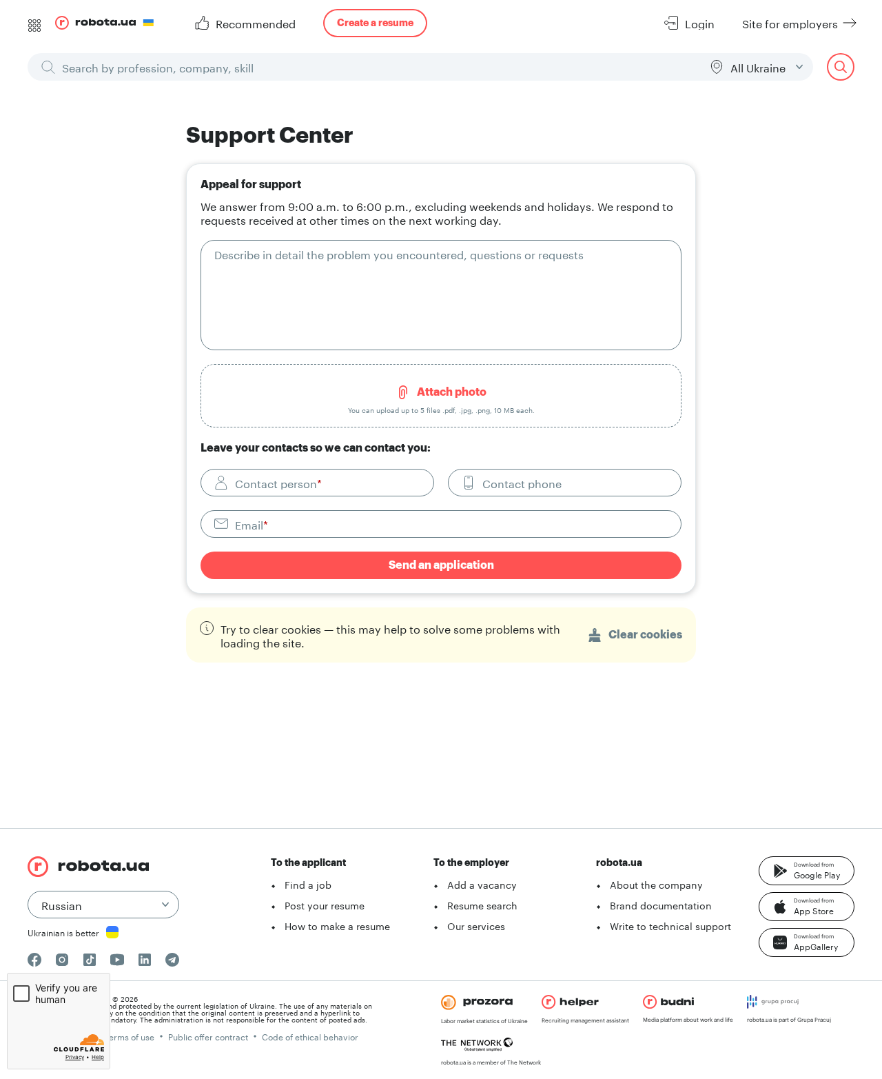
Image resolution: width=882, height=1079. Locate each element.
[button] (806, 870)
